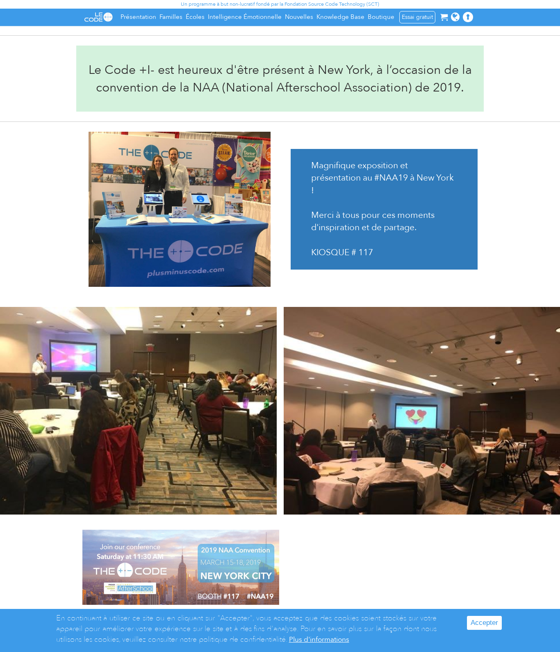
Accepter (484, 623)
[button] (455, 17)
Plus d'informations (319, 639)
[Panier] (444, 17)
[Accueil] (98, 17)
